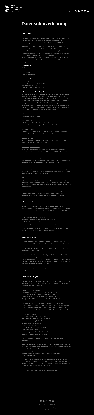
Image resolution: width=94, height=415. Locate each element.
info (73, 11)
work (69, 11)
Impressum (41, 408)
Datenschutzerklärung (50, 408)
